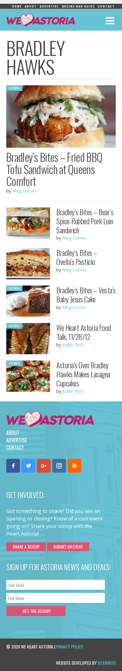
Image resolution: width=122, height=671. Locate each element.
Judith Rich (72, 345)
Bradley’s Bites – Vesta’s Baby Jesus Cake (86, 294)
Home (17, 6)
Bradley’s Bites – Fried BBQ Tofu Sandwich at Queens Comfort (54, 169)
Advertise (49, 6)
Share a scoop (26, 546)
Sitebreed (107, 662)
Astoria (14, 88)
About (31, 6)
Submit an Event (68, 546)
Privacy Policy (69, 646)
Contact (106, 6)
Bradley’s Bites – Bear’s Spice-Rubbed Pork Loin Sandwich (84, 221)
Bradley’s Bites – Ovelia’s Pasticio (76, 257)
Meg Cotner (24, 191)
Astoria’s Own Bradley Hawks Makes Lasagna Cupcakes (83, 374)
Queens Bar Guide (78, 6)
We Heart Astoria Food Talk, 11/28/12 (83, 332)
